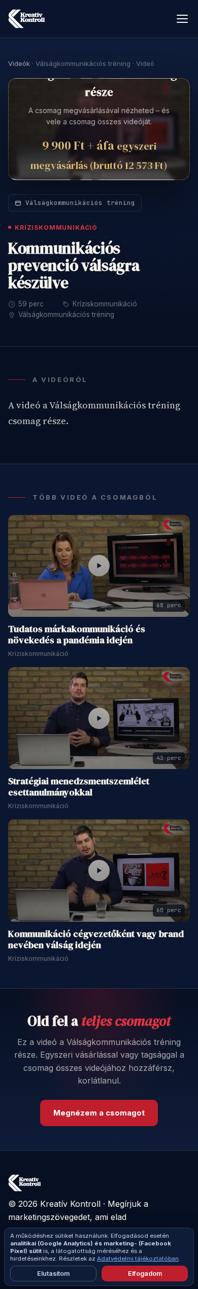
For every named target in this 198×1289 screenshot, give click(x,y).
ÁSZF (67, 1249)
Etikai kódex (103, 1249)
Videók (19, 63)
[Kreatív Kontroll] (26, 18)
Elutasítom (53, 1273)
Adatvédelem (29, 1249)
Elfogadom (145, 1273)
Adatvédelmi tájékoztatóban (138, 1258)
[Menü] (182, 19)
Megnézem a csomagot (99, 1113)
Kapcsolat (147, 1249)
